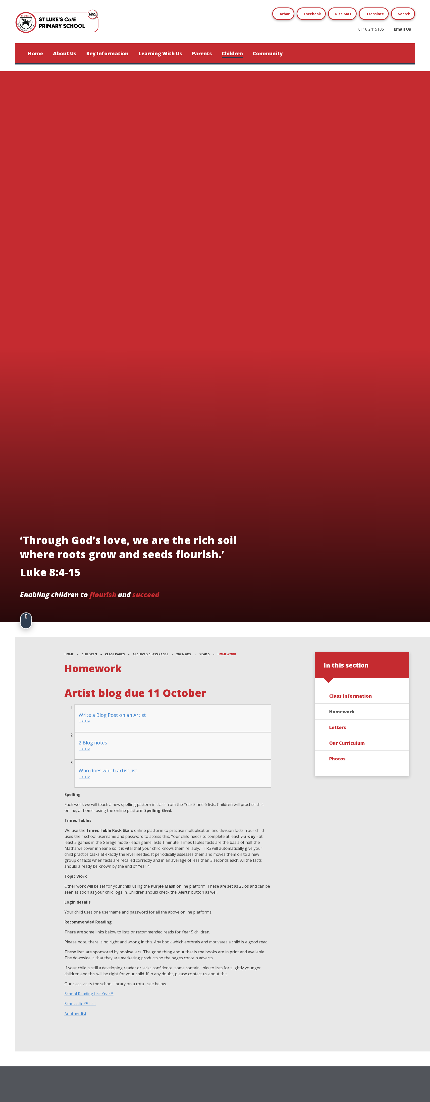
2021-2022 (183, 654)
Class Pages (115, 654)
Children (89, 654)
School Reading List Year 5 (88, 993)
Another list (75, 1013)
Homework (226, 654)
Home (69, 654)
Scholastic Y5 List (80, 1003)
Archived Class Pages (150, 654)
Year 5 (204, 654)
